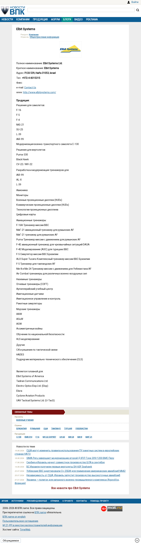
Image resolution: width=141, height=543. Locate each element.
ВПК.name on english (14, 516)
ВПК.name (40, 512)
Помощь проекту (99, 501)
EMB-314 (28, 437)
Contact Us (30, 87)
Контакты (81, 501)
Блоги (67, 19)
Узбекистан (81, 428)
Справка (54, 501)
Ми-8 (79, 437)
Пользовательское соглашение (20, 521)
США (46, 428)
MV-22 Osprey (49, 437)
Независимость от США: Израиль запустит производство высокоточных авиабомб (73, 475)
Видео (78, 19)
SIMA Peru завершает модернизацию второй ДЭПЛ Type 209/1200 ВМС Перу (70, 458)
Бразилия (21, 428)
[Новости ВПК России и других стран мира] (13, 13)
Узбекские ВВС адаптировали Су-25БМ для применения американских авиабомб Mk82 (76, 471)
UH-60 (62, 437)
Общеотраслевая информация (44, 37)
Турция (68, 428)
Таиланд (56, 428)
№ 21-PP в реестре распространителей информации (32, 525)
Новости (7, 19)
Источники (17, 501)
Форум (55, 19)
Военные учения (25, 420)
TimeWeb (25, 529)
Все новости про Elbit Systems (70, 488)
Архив (5, 501)
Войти (135, 2)
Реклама (92, 19)
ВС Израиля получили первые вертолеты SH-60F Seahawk (59, 466)
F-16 (37, 437)
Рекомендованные (37, 501)
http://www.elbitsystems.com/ (39, 92)
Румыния (35, 428)
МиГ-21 (88, 437)
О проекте (67, 501)
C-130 (18, 437)
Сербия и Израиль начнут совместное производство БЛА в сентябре (65, 462)
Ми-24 (71, 437)
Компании (23, 19)
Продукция (40, 19)
